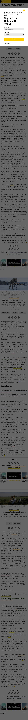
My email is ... (7, 27)
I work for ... (7, 32)
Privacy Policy (7, 43)
